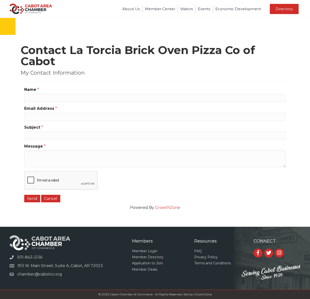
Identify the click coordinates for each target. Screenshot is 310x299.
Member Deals (144, 269)
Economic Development (238, 9)
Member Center (160, 9)
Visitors (186, 9)
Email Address (39, 108)
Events (204, 9)
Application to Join (147, 263)
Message (33, 146)
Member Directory (147, 257)
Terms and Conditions (212, 263)
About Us (131, 9)
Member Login (144, 251)
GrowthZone (167, 207)
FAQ (198, 251)
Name (30, 89)
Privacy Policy (206, 257)
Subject (32, 127)
